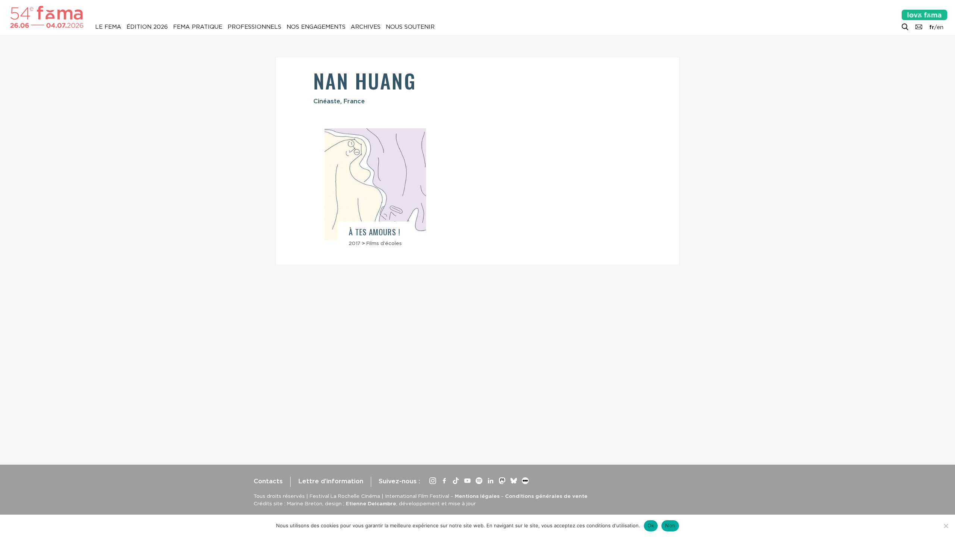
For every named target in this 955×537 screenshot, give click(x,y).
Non (670, 525)
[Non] (945, 526)
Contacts (268, 481)
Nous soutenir (410, 26)
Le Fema (108, 26)
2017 (354, 243)
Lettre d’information (330, 481)
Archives (366, 26)
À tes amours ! (374, 232)
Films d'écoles (384, 243)
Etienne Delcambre (371, 503)
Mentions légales (477, 496)
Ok (651, 525)
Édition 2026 (147, 26)
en (940, 27)
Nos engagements (315, 26)
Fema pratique (197, 26)
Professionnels (254, 26)
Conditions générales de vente (546, 496)
